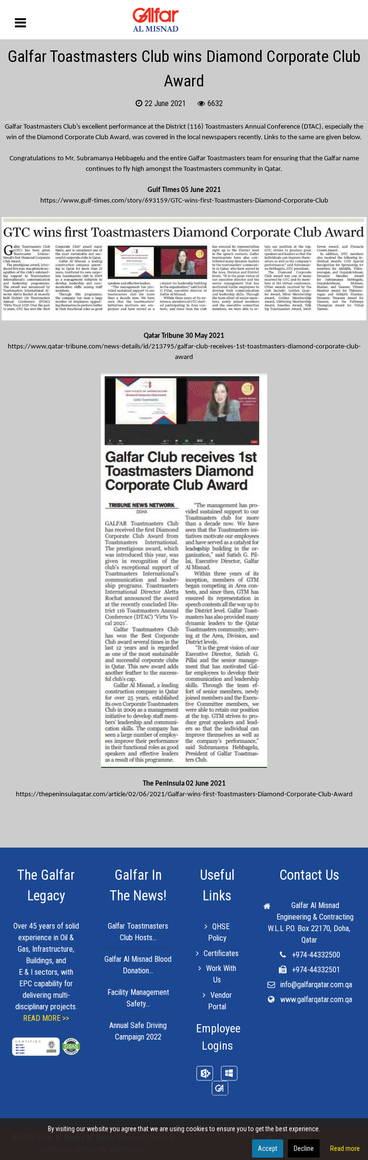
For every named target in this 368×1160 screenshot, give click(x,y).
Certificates (221, 953)
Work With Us (221, 974)
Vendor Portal (220, 1001)
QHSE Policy (219, 932)
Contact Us (309, 875)
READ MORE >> (46, 1018)
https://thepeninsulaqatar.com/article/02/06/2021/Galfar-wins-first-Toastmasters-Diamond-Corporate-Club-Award (184, 794)
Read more (345, 1148)
